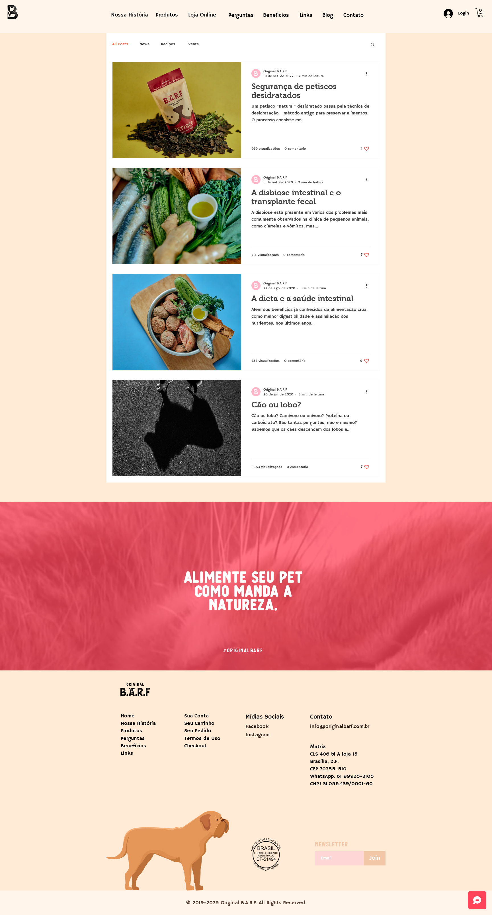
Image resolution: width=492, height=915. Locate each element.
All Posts (120, 44)
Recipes (168, 44)
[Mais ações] (368, 73)
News (144, 44)
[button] (480, 12)
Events (192, 44)
